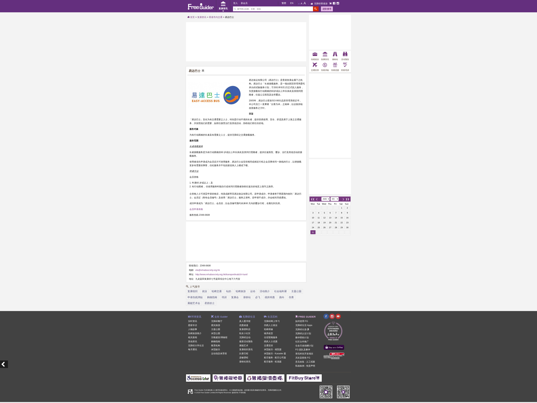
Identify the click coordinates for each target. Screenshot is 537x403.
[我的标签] (202, 71)
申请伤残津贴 (195, 297)
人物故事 (192, 329)
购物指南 (212, 297)
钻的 (228, 291)
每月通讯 (192, 349)
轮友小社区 (244, 333)
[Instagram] (338, 3)
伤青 (291, 297)
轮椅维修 (268, 329)
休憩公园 (215, 333)
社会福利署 (280, 291)
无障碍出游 (301, 329)
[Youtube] (338, 317)
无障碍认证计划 (303, 333)
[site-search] (316, 8)
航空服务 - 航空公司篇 (275, 357)
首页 (192, 17)
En (291, 3)
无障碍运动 (244, 337)
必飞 (257, 297)
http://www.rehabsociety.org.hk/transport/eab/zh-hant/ (221, 274)
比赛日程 (243, 353)
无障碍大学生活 (196, 345)
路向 (281, 297)
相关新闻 (192, 337)
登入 (235, 3)
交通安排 (268, 345)
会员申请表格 (196, 209)
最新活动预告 (246, 341)
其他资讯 (192, 341)
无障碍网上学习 (272, 321)
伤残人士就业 (270, 325)
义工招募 (310, 362)
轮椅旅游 (241, 291)
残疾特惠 (270, 297)
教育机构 (215, 345)
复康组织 (193, 291)
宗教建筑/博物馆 (219, 337)
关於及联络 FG (302, 358)
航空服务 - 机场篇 (273, 361)
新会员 (244, 3)
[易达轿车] (4, 364)
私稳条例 (299, 366)
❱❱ (347, 198)
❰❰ (313, 198)
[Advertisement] (246, 41)
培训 (224, 297)
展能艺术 (243, 345)
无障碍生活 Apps (303, 325)
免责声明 (310, 366)
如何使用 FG (301, 321)
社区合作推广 (302, 341)
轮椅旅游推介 (195, 333)
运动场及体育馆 (219, 353)
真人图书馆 (244, 321)
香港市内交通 (215, 17)
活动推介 (265, 291)
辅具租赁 (268, 333)
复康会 (235, 297)
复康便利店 (244, 329)
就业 (204, 291)
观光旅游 (215, 325)
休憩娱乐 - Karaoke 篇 (275, 353)
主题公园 (296, 291)
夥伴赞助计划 (302, 337)
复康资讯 (201, 17)
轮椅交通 (217, 291)
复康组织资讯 (246, 349)
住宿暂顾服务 (270, 337)
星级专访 (192, 325)
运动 (252, 291)
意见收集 (299, 362)
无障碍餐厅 (216, 321)
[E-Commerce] (330, 3)
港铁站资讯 (244, 361)
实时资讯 (192, 321)
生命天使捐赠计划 (304, 345)
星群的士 (210, 303)
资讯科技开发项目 (304, 353)
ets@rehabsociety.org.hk (207, 270)
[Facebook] (334, 3)
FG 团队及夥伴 (302, 349)
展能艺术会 (194, 303)
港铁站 (247, 297)
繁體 (284, 3)
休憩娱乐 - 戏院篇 (273, 349)
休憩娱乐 (215, 349)
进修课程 (243, 357)
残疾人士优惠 (270, 341)
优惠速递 (243, 325)
